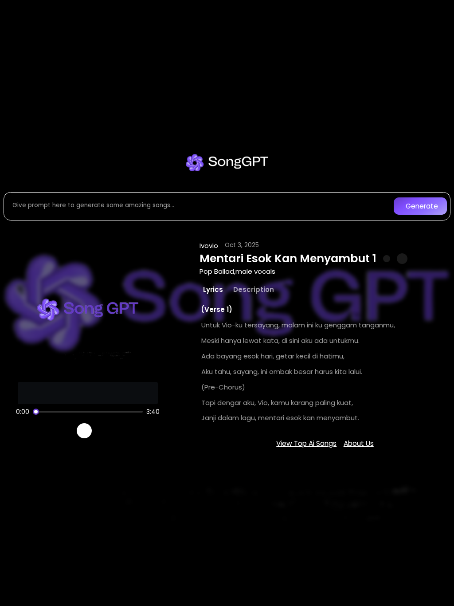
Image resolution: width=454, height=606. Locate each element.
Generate (422, 206)
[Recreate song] (109, 430)
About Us (359, 443)
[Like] (386, 258)
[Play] (84, 431)
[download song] (402, 258)
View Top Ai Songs (306, 443)
